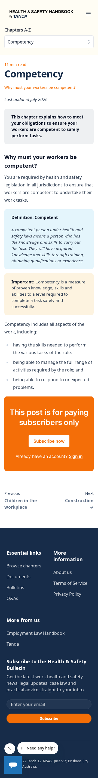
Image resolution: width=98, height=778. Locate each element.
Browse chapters (24, 566)
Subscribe (49, 718)
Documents (18, 577)
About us (62, 572)
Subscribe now (49, 441)
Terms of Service (70, 583)
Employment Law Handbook (36, 633)
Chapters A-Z (17, 30)
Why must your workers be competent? (39, 87)
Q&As (12, 598)
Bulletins (15, 587)
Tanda (13, 644)
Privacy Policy (67, 594)
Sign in (76, 456)
